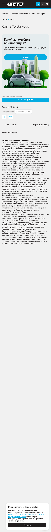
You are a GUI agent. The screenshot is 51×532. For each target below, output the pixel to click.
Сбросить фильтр (40, 125)
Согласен (27, 525)
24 (14, 107)
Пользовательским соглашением (21, 515)
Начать (25, 57)
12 (11, 107)
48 (17, 107)
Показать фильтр (25, 100)
